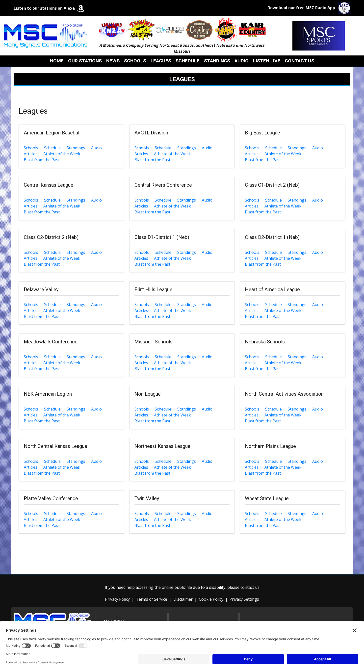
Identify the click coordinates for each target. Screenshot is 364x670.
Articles (30, 153)
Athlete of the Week (61, 153)
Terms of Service (151, 599)
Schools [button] (135, 61)
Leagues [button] (161, 61)
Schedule (52, 148)
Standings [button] (217, 61)
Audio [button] (241, 61)
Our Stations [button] (85, 61)
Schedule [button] (188, 61)
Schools (31, 148)
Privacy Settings (244, 599)
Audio (96, 148)
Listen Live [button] (266, 61)
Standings (76, 148)
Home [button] (57, 61)
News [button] (113, 61)
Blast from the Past (42, 159)
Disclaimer (183, 599)
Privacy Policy (117, 599)
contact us (250, 587)
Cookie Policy (211, 599)
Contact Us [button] (299, 61)
